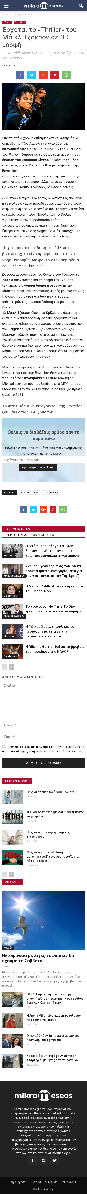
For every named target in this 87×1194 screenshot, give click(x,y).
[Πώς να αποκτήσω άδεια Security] (12, 797)
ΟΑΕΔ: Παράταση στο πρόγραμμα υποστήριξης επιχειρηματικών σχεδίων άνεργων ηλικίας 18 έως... (55, 998)
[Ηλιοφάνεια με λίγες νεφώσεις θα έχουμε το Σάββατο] (43, 920)
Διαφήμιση (51, 1182)
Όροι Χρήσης (19, 1182)
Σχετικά (36, 1182)
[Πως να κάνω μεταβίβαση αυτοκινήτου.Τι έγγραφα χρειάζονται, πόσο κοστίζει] (12, 857)
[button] (81, 5)
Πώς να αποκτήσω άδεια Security (50, 792)
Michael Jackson (29, 492)
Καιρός (8, 947)
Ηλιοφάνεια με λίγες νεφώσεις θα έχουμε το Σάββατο (38, 958)
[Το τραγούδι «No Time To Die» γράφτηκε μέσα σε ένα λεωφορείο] (12, 611)
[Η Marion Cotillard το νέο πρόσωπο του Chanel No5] (12, 591)
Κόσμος (8, 555)
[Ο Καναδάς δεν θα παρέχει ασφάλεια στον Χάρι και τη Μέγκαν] (12, 1041)
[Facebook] (32, 1160)
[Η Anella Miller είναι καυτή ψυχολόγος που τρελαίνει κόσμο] (12, 1020)
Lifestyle (7, 22)
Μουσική (9, 636)
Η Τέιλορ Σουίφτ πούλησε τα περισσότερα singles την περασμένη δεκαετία (49, 631)
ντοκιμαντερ (50, 492)
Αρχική (6, 14)
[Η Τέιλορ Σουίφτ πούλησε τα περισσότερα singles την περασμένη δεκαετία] (12, 631)
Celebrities (20, 22)
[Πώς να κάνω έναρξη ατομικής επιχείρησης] (12, 837)
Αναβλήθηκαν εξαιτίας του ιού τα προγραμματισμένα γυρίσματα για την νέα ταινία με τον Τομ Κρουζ (53, 571)
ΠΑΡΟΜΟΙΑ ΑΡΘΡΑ (18, 529)
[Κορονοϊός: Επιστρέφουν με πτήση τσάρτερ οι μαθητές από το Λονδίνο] (12, 1061)
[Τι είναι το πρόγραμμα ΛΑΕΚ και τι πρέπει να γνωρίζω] (12, 817)
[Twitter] (54, 1160)
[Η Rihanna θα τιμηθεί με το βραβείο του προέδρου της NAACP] (12, 651)
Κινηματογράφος (14, 575)
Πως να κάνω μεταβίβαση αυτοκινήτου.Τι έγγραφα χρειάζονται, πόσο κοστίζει (53, 856)
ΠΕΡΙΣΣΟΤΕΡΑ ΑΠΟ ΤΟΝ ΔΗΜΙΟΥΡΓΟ (29, 535)
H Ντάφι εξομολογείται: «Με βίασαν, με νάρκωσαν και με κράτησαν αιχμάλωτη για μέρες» (52, 551)
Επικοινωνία (68, 1182)
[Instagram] (43, 1160)
